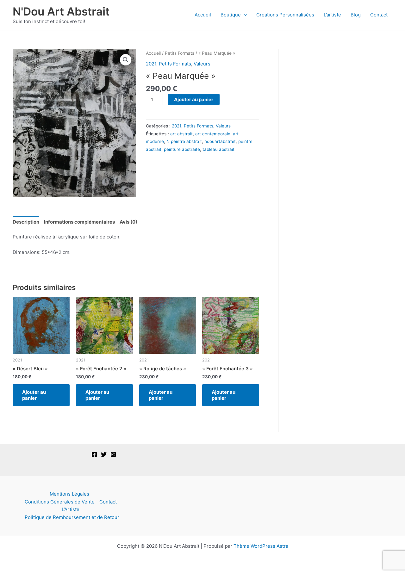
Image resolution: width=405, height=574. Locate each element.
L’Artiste (70, 509)
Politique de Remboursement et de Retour (72, 517)
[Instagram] (113, 454)
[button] (244, 15)
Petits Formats (179, 53)
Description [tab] (26, 222)
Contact (379, 15)
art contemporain (212, 133)
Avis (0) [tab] (128, 222)
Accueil (203, 15)
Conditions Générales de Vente (60, 502)
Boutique (231, 15)
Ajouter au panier (193, 99)
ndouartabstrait (220, 141)
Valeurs (202, 64)
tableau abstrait (218, 149)
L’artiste (332, 15)
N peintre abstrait (184, 141)
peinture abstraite (182, 149)
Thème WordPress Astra (261, 546)
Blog (356, 15)
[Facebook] (94, 454)
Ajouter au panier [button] (34, 395)
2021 (151, 64)
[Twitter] (104, 454)
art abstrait (181, 133)
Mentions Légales (69, 494)
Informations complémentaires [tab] (79, 222)
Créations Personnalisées (285, 15)
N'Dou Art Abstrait (61, 11)
